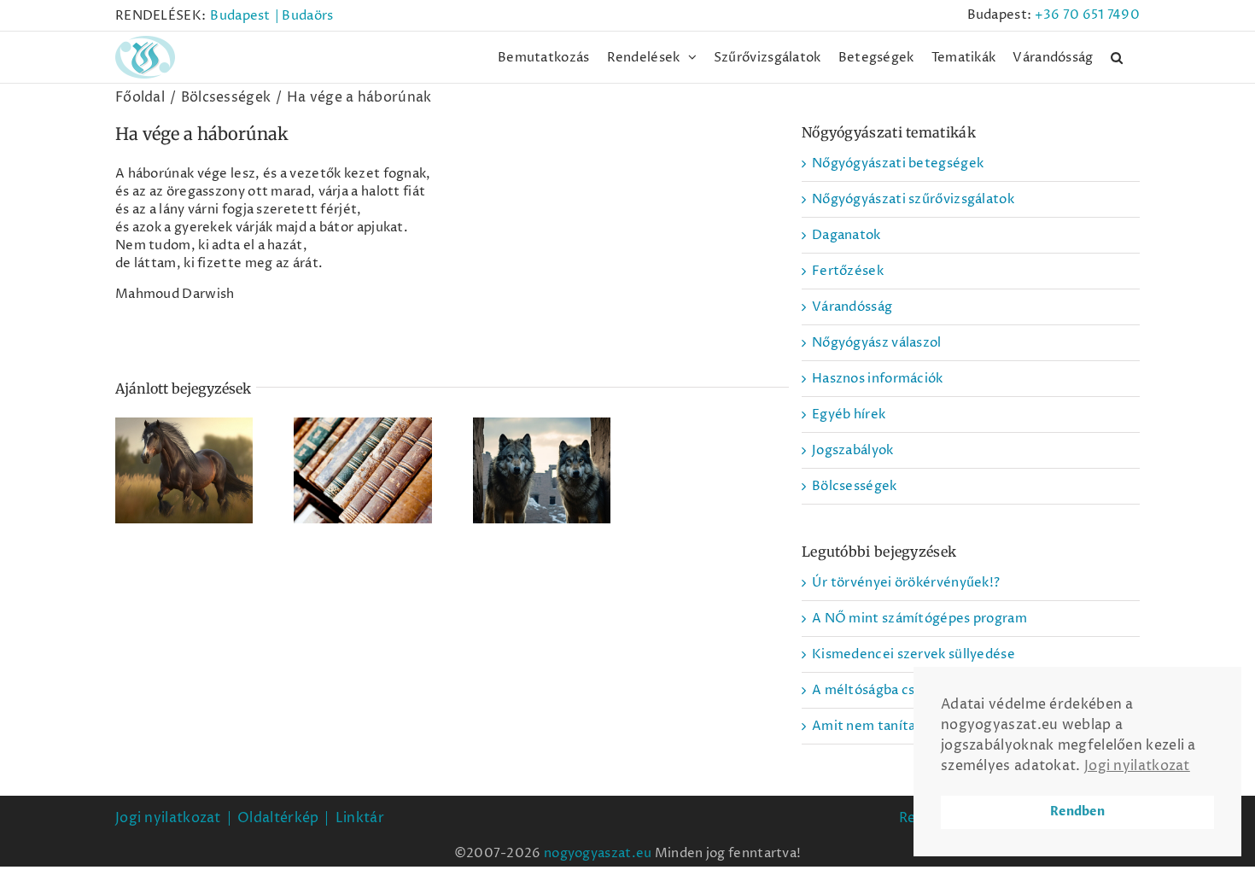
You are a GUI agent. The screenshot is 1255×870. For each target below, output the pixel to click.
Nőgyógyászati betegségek (898, 163)
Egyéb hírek (848, 414)
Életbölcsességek (362, 456)
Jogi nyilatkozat (168, 818)
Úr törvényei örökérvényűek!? (906, 583)
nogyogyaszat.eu (598, 853)
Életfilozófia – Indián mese (541, 446)
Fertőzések (848, 271)
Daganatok (846, 235)
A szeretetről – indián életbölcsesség (184, 438)
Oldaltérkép (277, 818)
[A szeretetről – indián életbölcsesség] (184, 470)
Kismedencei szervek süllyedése (913, 654)
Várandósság (852, 307)
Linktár (360, 818)
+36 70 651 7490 (1088, 15)
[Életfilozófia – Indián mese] (541, 470)
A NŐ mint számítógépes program (919, 619)
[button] (1117, 57)
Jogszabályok (853, 450)
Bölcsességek (854, 486)
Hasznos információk (877, 379)
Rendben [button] (1077, 811)
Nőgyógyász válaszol (877, 343)
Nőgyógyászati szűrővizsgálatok (913, 199)
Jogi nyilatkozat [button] (1137, 765)
